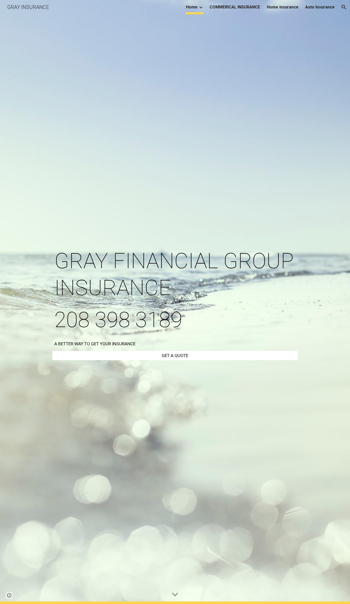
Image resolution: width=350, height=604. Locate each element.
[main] (174, 290)
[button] (344, 7)
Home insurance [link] (282, 7)
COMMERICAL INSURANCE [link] (235, 7)
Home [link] (192, 7)
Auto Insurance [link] (320, 7)
